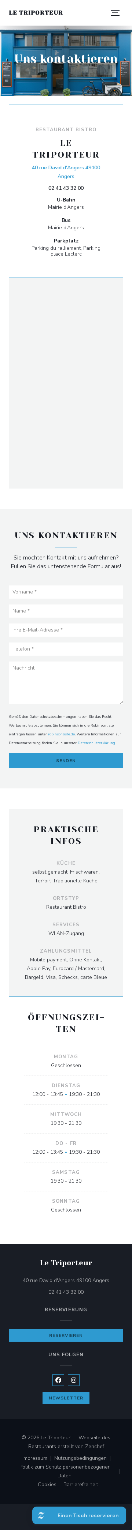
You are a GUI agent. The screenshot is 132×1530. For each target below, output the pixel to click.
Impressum (38, 1459)
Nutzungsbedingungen (84, 1459)
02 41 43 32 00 (66, 188)
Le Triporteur (36, 12)
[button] (115, 13)
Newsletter (66, 1398)
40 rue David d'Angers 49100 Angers (67, 172)
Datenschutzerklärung (96, 743)
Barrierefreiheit (80, 1485)
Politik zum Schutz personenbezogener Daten (71, 1471)
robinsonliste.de (61, 734)
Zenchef (94, 1446)
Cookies (50, 1485)
